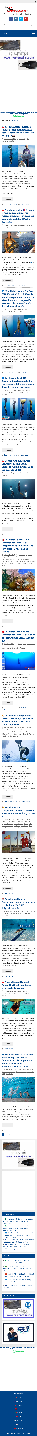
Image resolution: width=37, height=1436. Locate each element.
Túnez (12, 828)
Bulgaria (22, 819)
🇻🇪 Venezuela (18, 1428)
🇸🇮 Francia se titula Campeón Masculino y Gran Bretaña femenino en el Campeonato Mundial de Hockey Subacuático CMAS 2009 (17, 1060)
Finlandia (10, 824)
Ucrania (4, 394)
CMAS (20, 1069)
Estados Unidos (19, 732)
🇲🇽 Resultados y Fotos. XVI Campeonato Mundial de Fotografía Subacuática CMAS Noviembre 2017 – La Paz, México (17, 545)
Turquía (4, 565)
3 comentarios (8, 1049)
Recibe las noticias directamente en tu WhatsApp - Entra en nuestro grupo (18, 113)
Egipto (26, 139)
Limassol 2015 (25, 802)
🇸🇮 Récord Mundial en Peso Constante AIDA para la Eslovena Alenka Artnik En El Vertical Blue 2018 (17, 465)
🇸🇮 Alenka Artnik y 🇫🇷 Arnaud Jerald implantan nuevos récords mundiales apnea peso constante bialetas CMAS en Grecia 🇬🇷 (18, 215)
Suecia (25, 563)
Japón (27, 561)
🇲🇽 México (18, 1413)
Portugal (11, 563)
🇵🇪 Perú (18, 1416)
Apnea (21, 139)
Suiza (30, 563)
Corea (13, 557)
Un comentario (9, 626)
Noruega (4, 563)
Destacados (26, 309)
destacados (25, 204)
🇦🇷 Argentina (18, 1393)
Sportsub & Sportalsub (24, 1433)
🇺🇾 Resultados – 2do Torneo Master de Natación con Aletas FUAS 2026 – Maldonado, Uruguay (18, 1246)
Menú (2, 2)
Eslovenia (5, 141)
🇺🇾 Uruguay (18, 1420)
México (32, 561)
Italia (17, 311)
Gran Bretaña (18, 824)
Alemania (22, 555)
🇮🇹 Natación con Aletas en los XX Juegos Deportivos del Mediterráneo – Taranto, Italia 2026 (16, 1228)
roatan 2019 (24, 372)
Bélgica (4, 557)
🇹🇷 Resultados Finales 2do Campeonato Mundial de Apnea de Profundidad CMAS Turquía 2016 (18, 636)
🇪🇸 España (18, 1409)
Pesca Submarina (7, 826)
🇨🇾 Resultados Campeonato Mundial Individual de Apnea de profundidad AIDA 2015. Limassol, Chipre (17, 720)
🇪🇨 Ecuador (18, 1405)
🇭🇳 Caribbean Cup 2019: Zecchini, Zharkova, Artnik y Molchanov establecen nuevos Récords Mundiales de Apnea (18, 382)
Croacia (18, 557)
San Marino (5, 828)
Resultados (12, 141)
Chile (9, 557)
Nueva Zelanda (23, 734)
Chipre (4, 730)
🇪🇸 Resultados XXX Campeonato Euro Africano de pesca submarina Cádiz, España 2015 (18, 812)
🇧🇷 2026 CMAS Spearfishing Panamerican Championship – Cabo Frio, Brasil (17, 1268)
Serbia (8, 915)
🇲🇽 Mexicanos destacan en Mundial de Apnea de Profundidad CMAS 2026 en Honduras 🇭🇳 (18, 1221)
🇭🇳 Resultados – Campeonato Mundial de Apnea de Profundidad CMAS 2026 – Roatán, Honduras (18, 1235)
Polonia (31, 734)
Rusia (21, 311)
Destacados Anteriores (9, 993)
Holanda (18, 561)
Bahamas (23, 473)
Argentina (29, 555)
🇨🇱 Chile (18, 1397)
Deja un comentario (10, 204)
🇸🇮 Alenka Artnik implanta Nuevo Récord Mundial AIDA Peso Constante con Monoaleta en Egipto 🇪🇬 (18, 131)
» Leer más (7, 199)
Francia (4, 227)
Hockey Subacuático (8, 1072)
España (19, 559)
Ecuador (12, 646)
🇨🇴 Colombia (18, 1401)
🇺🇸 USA (18, 1424)
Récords (22, 392)
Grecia (9, 227)
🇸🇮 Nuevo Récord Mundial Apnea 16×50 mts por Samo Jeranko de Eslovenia (16, 984)
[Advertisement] (18, 90)
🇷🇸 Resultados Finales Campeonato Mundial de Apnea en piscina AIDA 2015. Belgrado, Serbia (18, 903)
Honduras (12, 311)
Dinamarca (5, 559)
